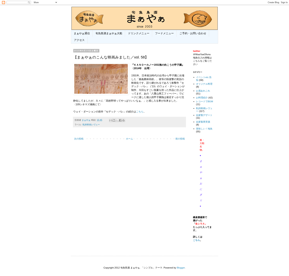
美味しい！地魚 (204, 128)
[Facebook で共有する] (120, 120)
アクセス (79, 40)
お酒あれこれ (203, 90)
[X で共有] (117, 120)
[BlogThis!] (114, 120)
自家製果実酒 (203, 121)
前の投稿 (180, 138)
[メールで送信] (110, 120)
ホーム (129, 138)
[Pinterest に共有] (123, 120)
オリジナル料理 (204, 84)
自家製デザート (204, 115)
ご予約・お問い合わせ (192, 33)
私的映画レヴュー (91, 124)
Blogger (181, 267)
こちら (139, 111)
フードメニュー (164, 33)
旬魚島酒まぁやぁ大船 (108, 33)
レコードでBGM (204, 101)
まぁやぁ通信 (82, 33)
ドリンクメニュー (138, 33)
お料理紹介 (202, 97)
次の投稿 (78, 138)
